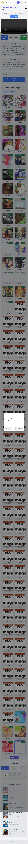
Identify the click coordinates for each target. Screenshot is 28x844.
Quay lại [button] (8, 428)
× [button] (21, 415)
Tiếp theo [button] (19, 428)
